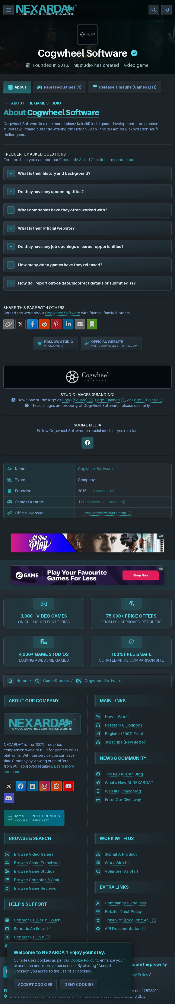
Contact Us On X (29, 937)
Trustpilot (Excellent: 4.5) (128, 920)
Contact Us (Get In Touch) (38, 920)
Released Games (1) (63, 87)
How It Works (117, 716)
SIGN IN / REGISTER (166, 10)
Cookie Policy (82, 960)
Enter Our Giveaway (123, 799)
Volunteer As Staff (122, 871)
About (20, 87)
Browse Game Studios (34, 871)
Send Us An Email (30, 928)
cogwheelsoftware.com (105, 513)
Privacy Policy (136, 975)
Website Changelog (123, 791)
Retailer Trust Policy (123, 911)
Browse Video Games (33, 854)
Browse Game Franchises (37, 863)
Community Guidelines (125, 903)
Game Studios (56, 680)
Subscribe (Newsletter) (126, 742)
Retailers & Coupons (123, 725)
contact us (123, 159)
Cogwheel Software (62, 313)
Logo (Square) (75, 400)
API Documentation (123, 928)
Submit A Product (121, 854)
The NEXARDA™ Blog (124, 774)
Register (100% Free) (124, 733)
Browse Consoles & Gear (37, 880)
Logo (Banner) (107, 400)
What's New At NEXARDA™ (129, 782)
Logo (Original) (145, 400)
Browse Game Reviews (35, 888)
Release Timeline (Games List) (128, 87)
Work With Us (117, 863)
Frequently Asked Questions (83, 159)
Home (21, 680)
